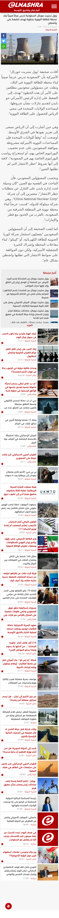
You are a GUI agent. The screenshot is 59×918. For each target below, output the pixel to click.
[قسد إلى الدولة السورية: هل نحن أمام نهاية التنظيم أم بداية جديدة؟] (48, 751)
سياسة (33, 722)
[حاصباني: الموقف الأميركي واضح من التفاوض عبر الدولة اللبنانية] (48, 820)
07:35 (19, 808)
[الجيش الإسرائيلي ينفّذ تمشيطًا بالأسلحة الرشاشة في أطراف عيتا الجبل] (48, 440)
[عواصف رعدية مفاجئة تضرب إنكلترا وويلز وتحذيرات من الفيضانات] (48, 682)
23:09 (20, 411)
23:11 (22, 461)
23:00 (19, 791)
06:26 (20, 636)
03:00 (21, 858)
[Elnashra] (25, 5)
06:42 (25, 843)
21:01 (26, 722)
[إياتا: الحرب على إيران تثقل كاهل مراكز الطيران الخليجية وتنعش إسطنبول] (48, 354)
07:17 (20, 670)
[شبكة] (48, 665)
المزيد (30, 325)
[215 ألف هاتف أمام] (48, 648)
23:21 (20, 549)
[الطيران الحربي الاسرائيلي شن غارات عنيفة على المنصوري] (48, 458)
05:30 (20, 566)
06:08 (22, 774)
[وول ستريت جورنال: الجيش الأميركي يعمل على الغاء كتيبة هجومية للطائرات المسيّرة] (54, 304)
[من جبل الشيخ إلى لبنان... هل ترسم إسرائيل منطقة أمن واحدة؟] (48, 699)
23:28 (20, 584)
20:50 (22, 394)
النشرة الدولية (51, 29)
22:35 (20, 686)
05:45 (20, 498)
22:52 (22, 445)
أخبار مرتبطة (49, 272)
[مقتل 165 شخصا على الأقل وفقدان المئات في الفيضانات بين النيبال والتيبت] (48, 561)
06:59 (25, 824)
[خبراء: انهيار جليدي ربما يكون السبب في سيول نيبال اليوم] (48, 337)
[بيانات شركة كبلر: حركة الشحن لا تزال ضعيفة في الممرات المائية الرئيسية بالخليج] (48, 734)
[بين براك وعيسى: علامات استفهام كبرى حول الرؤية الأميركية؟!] (48, 855)
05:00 (21, 532)
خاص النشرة (31, 375)
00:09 (20, 601)
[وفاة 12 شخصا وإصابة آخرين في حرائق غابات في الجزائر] (48, 423)
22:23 (20, 359)
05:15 (20, 426)
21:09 (25, 878)
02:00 (21, 755)
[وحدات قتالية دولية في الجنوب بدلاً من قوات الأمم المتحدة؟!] (48, 371)
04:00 (21, 703)
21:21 (20, 340)
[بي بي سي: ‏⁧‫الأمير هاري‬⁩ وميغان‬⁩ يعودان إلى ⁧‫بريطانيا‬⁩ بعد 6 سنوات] (48, 475)
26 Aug (21, 375)
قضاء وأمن (31, 394)
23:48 (20, 515)
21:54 (22, 619)
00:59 (20, 478)
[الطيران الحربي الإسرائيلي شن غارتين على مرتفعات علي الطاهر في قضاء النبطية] (48, 769)
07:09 (20, 739)
